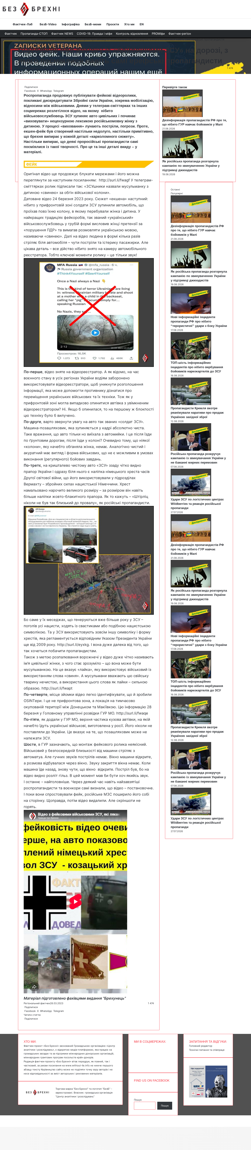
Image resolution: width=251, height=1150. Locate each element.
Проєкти (112, 24)
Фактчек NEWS (62, 33)
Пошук (138, 1099)
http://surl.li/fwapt (57, 688)
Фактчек (11, 33)
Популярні (177, 193)
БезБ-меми (93, 24)
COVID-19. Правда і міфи (94, 33)
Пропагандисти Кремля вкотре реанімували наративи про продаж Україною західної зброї (197, 413)
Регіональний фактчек (31, 68)
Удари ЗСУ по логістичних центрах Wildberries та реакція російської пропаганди (197, 504)
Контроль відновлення (132, 33)
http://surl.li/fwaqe (132, 713)
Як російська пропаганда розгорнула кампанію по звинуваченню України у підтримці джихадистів (191, 166)
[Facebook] (0, 1117)
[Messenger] (1, 1117)
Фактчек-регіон (179, 33)
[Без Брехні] (31, 9)
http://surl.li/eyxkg (73, 644)
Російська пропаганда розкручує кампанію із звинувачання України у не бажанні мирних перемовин (198, 458)
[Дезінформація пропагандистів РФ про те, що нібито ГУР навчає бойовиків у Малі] (182, 116)
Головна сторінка (30, 39)
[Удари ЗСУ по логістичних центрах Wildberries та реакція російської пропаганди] (191, 495)
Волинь (70, 39)
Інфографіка (71, 24)
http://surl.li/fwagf (115, 180)
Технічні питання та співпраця (206, 1049)
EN (142, 24)
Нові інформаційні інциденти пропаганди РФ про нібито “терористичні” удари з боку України (199, 321)
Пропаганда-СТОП (34, 33)
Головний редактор (200, 1045)
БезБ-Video (48, 24)
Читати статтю (33, 1014)
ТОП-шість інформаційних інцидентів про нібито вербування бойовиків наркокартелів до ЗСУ (197, 367)
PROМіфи (158, 33)
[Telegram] (26, 1022)
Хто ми (129, 24)
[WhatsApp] (25, 1022)
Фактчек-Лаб (23, 24)
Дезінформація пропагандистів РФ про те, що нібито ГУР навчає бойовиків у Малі (197, 230)
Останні (175, 189)
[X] (24, 1022)
